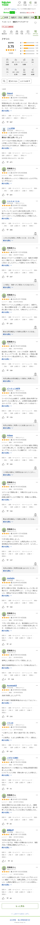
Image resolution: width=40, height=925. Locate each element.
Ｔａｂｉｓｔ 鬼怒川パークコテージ (15, 22)
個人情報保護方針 (24, 920)
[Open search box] (4, 81)
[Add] (35, 23)
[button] (13, 94)
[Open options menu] (37, 93)
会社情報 (13, 920)
